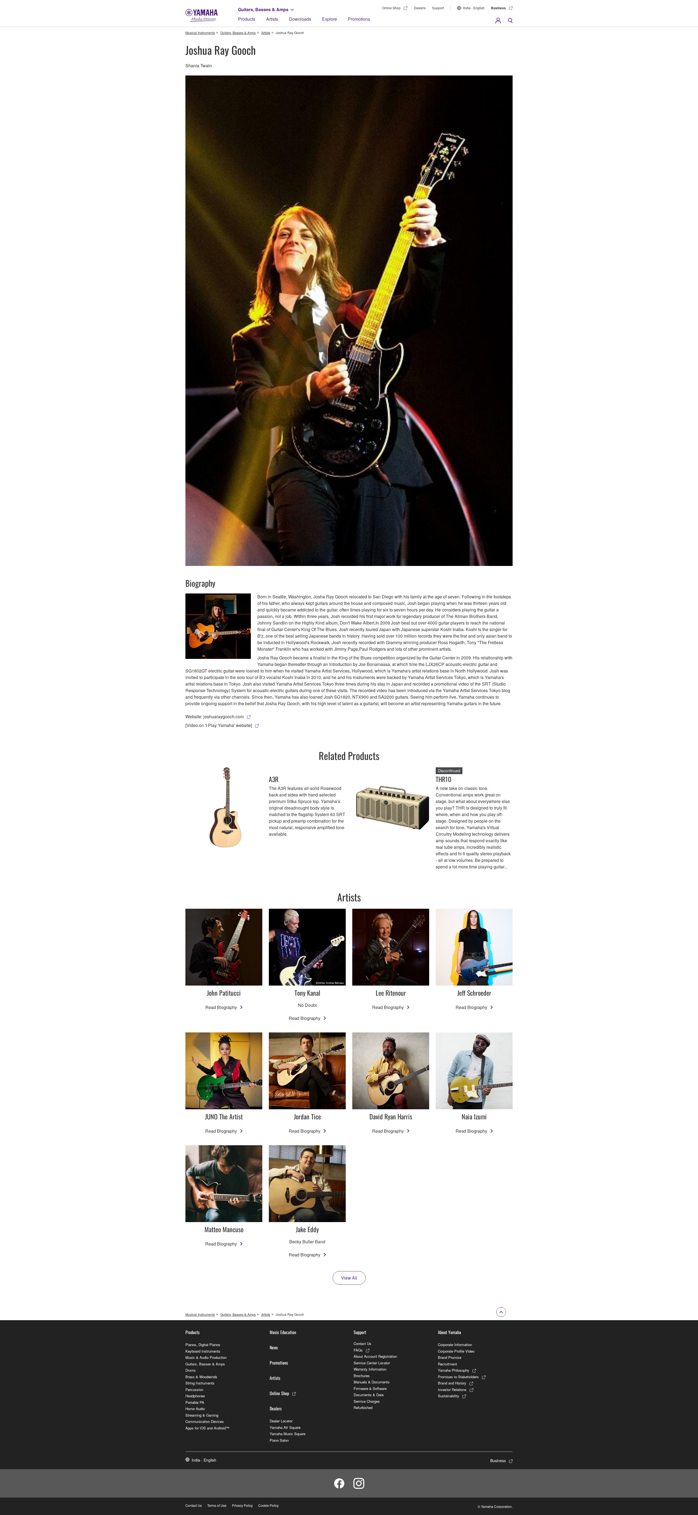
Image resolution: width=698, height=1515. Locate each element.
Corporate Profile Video (456, 1351)
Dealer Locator (281, 1420)
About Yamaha (449, 1332)
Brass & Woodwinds (201, 1376)
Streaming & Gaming (201, 1415)
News (274, 1347)
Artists (272, 19)
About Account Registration (375, 1356)
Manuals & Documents (372, 1381)
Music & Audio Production (206, 1357)
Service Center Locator (372, 1362)
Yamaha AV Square (285, 1427)
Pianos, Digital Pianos (202, 1344)
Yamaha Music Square (287, 1433)
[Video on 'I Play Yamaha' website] (218, 725)
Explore (329, 19)
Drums (190, 1370)
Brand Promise (449, 1357)
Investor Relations (452, 1389)
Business (498, 7)
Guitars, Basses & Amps (263, 9)
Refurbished (363, 1407)
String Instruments (200, 1383)
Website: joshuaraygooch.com (214, 716)
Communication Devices (204, 1421)
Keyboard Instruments (202, 1351)
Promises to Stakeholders (458, 1376)
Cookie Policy (268, 1505)
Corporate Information (455, 1344)
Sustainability (448, 1395)
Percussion (194, 1389)
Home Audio (195, 1408)
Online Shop (391, 7)
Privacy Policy (242, 1505)
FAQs (358, 1350)
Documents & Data (369, 1394)
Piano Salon (279, 1440)
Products (246, 19)
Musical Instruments (200, 32)
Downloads (300, 19)
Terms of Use (217, 1505)
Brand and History (452, 1383)
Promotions (359, 19)
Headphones (195, 1395)
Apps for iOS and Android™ (207, 1428)
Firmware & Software (370, 1388)
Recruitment (447, 1363)
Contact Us (362, 1343)
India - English (474, 7)
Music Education (283, 1332)
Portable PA (194, 1402)
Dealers (420, 7)
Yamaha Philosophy (453, 1370)
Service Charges (367, 1401)
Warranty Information (370, 1369)
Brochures (362, 1375)
